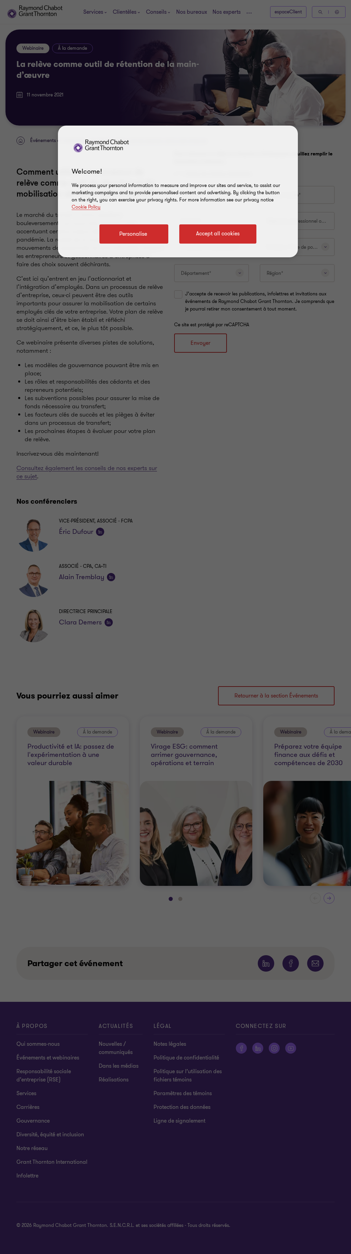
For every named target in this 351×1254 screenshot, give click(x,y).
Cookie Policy (86, 207)
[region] (178, 191)
